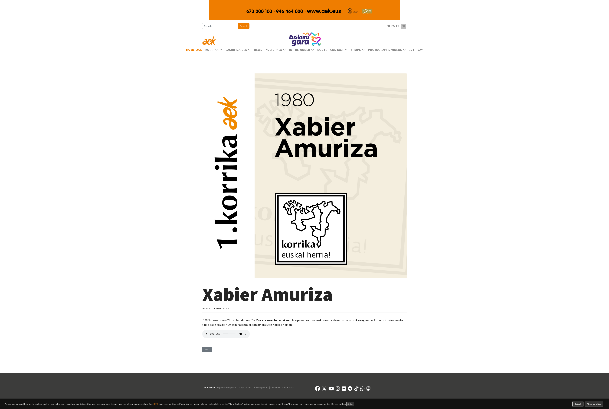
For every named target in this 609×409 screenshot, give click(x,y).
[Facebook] (317, 389)
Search (243, 26)
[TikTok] (356, 389)
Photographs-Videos (385, 49)
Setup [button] (350, 404)
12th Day (416, 49)
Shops (356, 49)
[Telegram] (350, 389)
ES (393, 26)
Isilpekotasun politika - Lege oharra (234, 387)
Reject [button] (577, 404)
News (258, 49)
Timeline (206, 308)
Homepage (194, 49)
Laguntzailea (236, 49)
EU (388, 26)
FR (397, 26)
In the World (299, 49)
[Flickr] (344, 389)
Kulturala (273, 49)
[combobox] (220, 26)
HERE (156, 404)
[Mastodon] (368, 389)
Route (322, 49)
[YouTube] (331, 389)
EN (403, 26)
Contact (337, 49)
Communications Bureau (282, 387)
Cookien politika (260, 387)
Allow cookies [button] (594, 404)
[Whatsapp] (362, 389)
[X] (324, 389)
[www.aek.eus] (234, 38)
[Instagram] (338, 389)
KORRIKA (211, 49)
